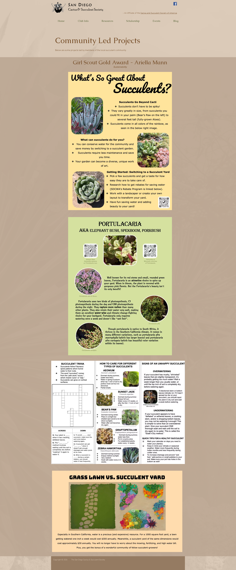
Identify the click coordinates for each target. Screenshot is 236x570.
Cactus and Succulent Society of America (159, 13)
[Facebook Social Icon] (175, 3)
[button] (83, 21)
